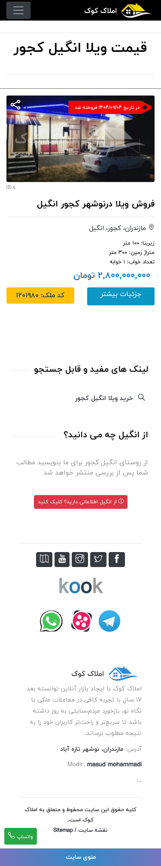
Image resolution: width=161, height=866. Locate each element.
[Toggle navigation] (18, 10)
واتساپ (24, 836)
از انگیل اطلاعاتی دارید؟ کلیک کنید (78, 502)
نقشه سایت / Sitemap (80, 830)
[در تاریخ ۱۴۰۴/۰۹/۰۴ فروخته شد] (80, 138)
